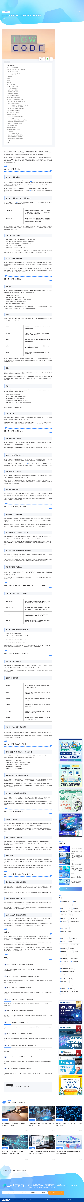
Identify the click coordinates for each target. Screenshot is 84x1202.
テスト (9, 82)
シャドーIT (26, 463)
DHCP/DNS (64, 958)
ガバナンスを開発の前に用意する (15, 138)
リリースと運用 (11, 84)
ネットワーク (74, 918)
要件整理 (10, 76)
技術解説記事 (64, 948)
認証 (70, 915)
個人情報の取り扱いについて (56, 1199)
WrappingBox (64, 974)
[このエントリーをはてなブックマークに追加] (51, 59)
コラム (70, 978)
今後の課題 (10, 131)
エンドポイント (64, 918)
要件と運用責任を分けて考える (15, 137)
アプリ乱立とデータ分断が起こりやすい (17, 101)
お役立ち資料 (52, 1192)
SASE (62, 995)
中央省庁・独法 (64, 911)
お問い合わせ (47, 1199)
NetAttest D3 (64, 961)
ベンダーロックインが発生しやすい (16, 99)
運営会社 (69, 1199)
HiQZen (63, 988)
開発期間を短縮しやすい (13, 88)
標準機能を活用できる (13, 93)
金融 (75, 901)
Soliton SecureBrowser (67, 968)
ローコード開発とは (11, 65)
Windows (63, 951)
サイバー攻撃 (75, 991)
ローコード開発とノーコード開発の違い (17, 69)
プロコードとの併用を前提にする (15, 116)
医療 (70, 905)
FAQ (8, 142)
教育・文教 (63, 915)
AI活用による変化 (12, 127)
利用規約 (64, 1199)
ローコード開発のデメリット (13, 95)
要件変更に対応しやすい (13, 92)
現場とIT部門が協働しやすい (14, 90)
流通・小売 (63, 905)
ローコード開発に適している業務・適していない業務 (17, 105)
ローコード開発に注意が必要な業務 (16, 108)
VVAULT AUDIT (65, 991)
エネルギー (77, 905)
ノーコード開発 (15, 202)
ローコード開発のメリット (12, 86)
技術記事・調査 (34, 1192)
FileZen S (74, 974)
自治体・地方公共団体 (75, 911)
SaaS (26, 614)
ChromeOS (72, 955)
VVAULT (63, 978)
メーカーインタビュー (65, 925)
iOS (71, 951)
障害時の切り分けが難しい (14, 103)
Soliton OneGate (65, 901)
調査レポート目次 (64, 981)
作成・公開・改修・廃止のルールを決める (17, 120)
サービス (68, 908)
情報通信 (76, 908)
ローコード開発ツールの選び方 (13, 110)
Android (63, 955)
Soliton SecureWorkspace (68, 985)
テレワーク (74, 938)
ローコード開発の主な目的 (14, 73)
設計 (9, 78)
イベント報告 (24, 1192)
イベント (60, 1192)
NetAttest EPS (74, 958)
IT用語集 (6, 11)
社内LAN (63, 941)
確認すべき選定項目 (12, 114)
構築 (9, 80)
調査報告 (72, 948)
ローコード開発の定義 (13, 67)
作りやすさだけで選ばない (14, 112)
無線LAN (71, 941)
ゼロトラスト (64, 921)
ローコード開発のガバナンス (13, 118)
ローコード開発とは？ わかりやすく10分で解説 (17, 1170)
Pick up (7, 1192)
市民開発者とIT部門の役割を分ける (16, 122)
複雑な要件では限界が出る (14, 97)
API (30, 190)
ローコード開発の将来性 (12, 125)
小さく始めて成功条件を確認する (15, 135)
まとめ (8, 140)
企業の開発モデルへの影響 (14, 129)
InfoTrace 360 (64, 965)
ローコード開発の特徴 (13, 71)
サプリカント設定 (75, 944)
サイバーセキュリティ (65, 935)
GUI (31, 181)
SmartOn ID (75, 961)
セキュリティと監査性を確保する (15, 123)
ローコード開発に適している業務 (15, 107)
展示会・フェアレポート (66, 931)
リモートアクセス (64, 938)
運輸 (62, 908)
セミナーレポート (64, 928)
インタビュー (15, 1192)
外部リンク (71, 988)
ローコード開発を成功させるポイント (14, 133)
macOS (77, 951)
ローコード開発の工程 (11, 75)
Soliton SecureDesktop (67, 971)
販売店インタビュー (74, 921)
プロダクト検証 (64, 944)
